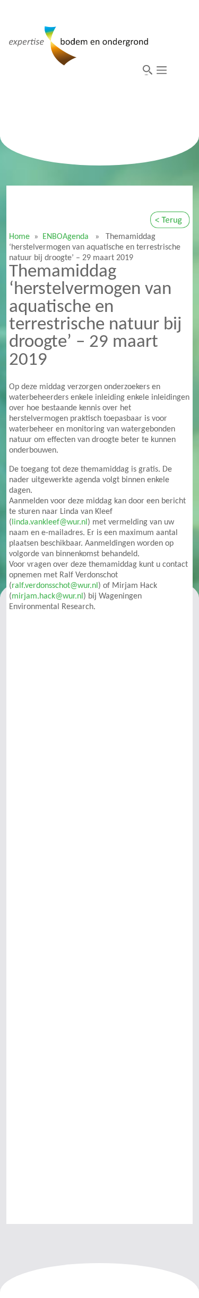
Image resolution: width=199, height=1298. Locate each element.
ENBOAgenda (65, 237)
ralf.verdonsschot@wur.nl (55, 586)
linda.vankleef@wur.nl (50, 522)
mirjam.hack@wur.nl (47, 596)
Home (19, 237)
